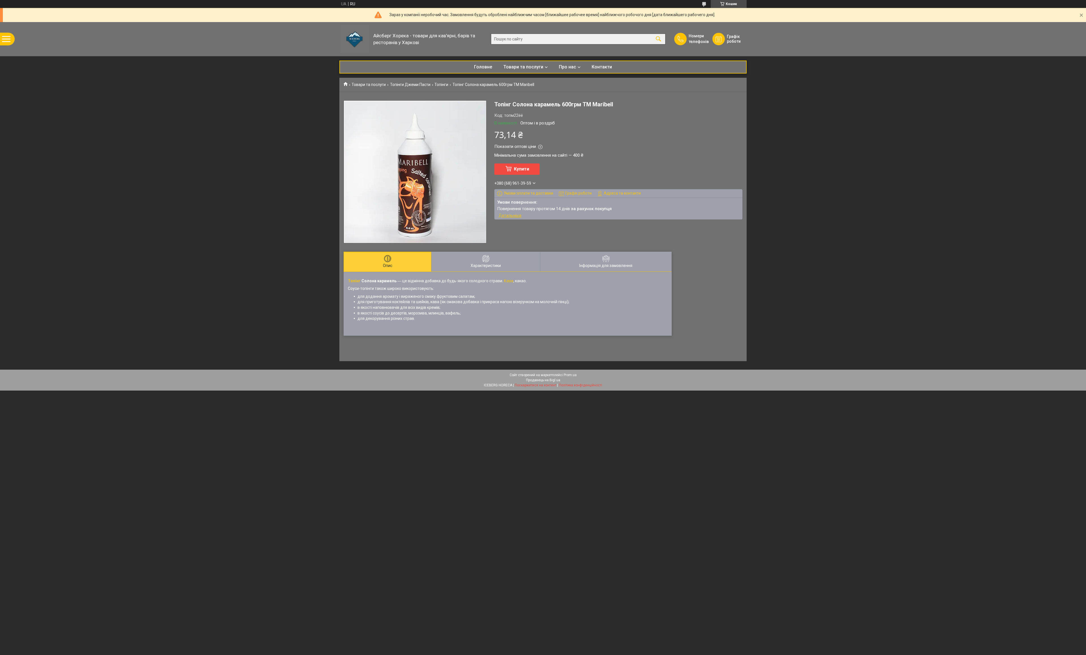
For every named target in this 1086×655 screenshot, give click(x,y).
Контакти (602, 67)
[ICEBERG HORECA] (355, 39)
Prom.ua (570, 375)
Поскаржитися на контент (535, 385)
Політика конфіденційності (580, 385)
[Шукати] (658, 39)
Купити (521, 169)
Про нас (567, 67)
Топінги (441, 84)
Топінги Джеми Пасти (410, 84)
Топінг (354, 281)
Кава (508, 281)
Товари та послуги (523, 67)
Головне (483, 67)
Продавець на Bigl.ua (543, 380)
